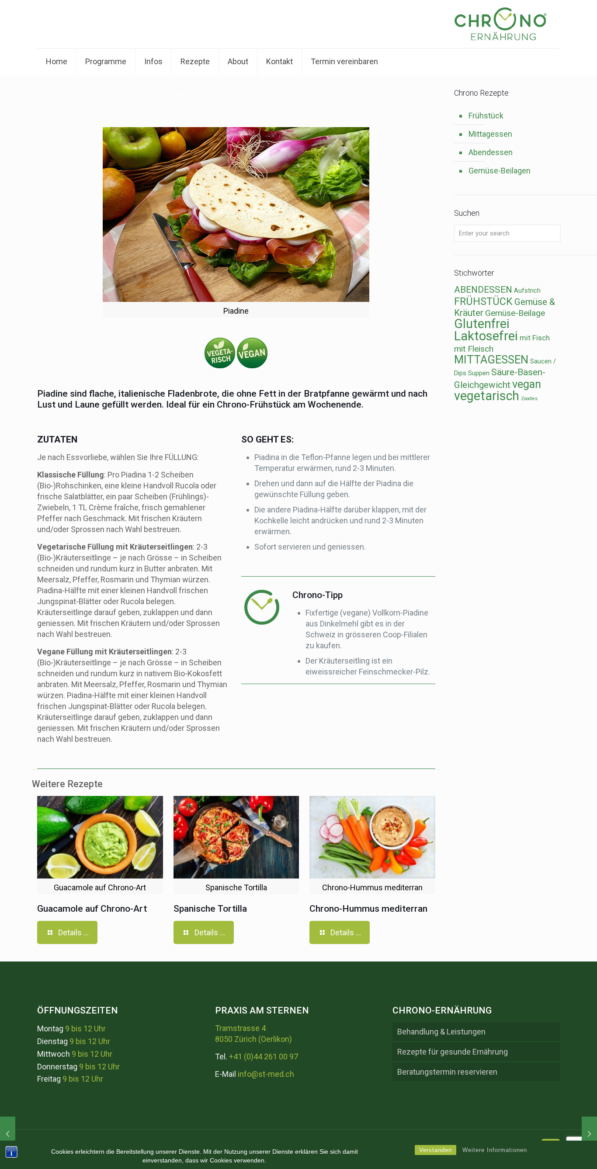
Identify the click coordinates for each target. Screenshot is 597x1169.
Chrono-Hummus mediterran (368, 908)
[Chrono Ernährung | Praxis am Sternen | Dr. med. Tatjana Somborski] (500, 24)
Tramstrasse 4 (240, 1028)
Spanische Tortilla (210, 908)
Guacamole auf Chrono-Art (92, 908)
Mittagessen (490, 133)
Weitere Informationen (494, 1150)
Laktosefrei (486, 336)
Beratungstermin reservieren (447, 1071)
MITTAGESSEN (491, 359)
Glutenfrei (482, 323)
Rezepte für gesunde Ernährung (452, 1051)
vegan (526, 384)
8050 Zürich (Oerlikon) (253, 1039)
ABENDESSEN (483, 289)
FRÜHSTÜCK (483, 301)
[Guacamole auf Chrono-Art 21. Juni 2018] (589, 1134)
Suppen (478, 373)
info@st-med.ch (266, 1074)
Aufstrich (527, 290)
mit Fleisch (473, 349)
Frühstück (486, 115)
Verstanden (435, 1150)
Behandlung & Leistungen (441, 1031)
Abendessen (491, 152)
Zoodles (529, 398)
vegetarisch (486, 395)
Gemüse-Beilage (515, 313)
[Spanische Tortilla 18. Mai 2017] (7, 1134)
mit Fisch (535, 337)
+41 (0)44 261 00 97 (263, 1056)
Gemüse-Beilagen (500, 170)
